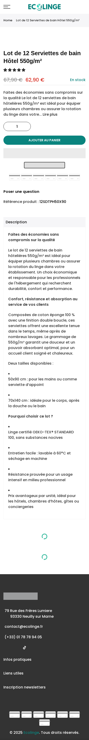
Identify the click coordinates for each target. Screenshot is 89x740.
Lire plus (50, 114)
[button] (14, 70)
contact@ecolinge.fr (24, 626)
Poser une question (21, 191)
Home (7, 20)
